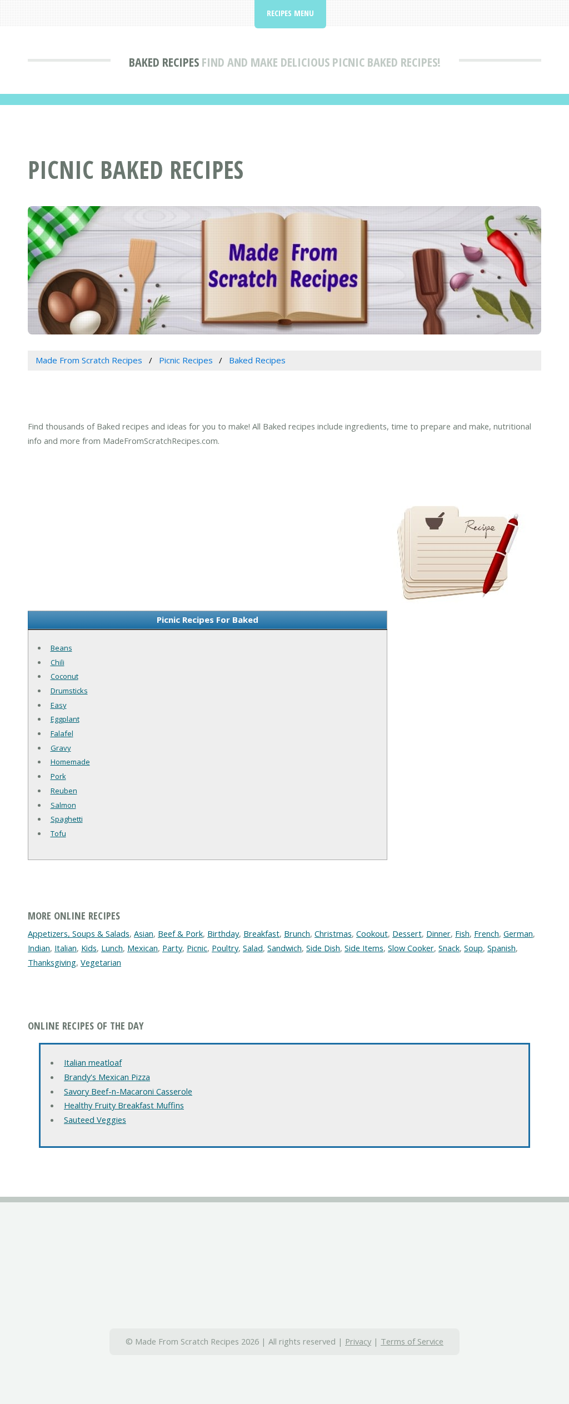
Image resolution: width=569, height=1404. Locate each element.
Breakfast (261, 933)
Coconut (64, 676)
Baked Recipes (164, 61)
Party (172, 947)
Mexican (142, 947)
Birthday (223, 933)
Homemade (70, 762)
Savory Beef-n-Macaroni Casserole (128, 1091)
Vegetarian (101, 962)
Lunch (112, 947)
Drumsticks (69, 691)
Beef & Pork (180, 933)
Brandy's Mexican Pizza (107, 1076)
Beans (61, 648)
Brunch (297, 933)
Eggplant (65, 719)
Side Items (364, 947)
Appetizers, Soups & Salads (78, 933)
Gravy (61, 748)
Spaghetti (67, 819)
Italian (65, 947)
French (486, 933)
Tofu (58, 833)
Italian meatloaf (93, 1062)
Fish (462, 933)
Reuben (64, 791)
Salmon (63, 805)
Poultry (225, 947)
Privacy (358, 1341)
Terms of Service (412, 1341)
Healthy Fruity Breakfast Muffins (124, 1105)
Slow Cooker (411, 947)
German (518, 933)
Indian (39, 947)
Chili (57, 662)
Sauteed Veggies (95, 1119)
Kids (89, 947)
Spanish (501, 947)
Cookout (372, 933)
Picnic (197, 947)
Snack (449, 947)
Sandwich (284, 947)
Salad (253, 947)
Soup (473, 947)
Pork (58, 776)
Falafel (62, 733)
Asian (143, 933)
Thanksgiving (52, 962)
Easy (59, 705)
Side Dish (323, 947)
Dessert (407, 933)
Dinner (438, 933)
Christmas (333, 933)
